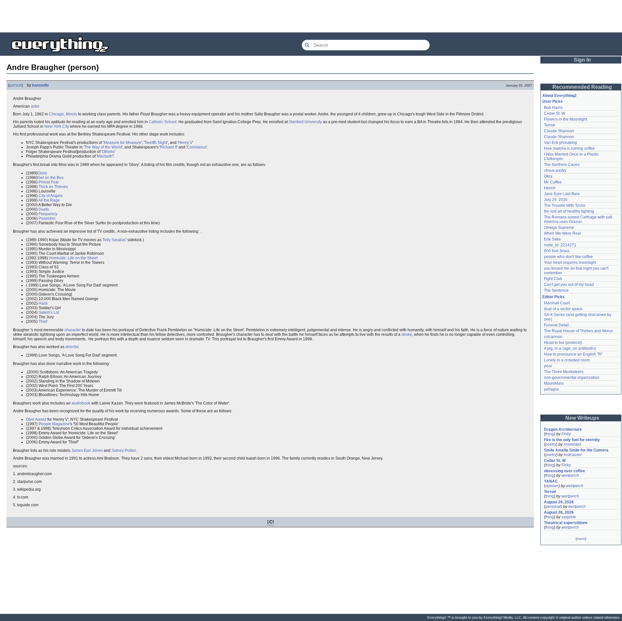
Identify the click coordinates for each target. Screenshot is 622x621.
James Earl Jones (87, 450)
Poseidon (47, 218)
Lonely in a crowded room (567, 360)
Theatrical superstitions (566, 523)
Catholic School (163, 122)
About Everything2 (559, 95)
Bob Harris (553, 107)
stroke (406, 334)
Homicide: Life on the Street (73, 258)
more (581, 539)
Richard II (168, 147)
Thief (43, 321)
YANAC (551, 481)
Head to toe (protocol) (563, 342)
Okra (548, 176)
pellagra (551, 389)
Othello (108, 151)
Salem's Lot (49, 312)
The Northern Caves (562, 164)
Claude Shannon (559, 131)
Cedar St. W (554, 113)
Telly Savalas (114, 240)
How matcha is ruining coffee (569, 148)
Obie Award (36, 419)
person (15, 85)
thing (549, 434)
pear (548, 366)
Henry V (185, 142)
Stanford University (305, 122)
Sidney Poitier (123, 450)
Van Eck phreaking (560, 142)
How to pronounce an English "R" (573, 354)
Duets (44, 209)
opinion (552, 486)
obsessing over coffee (564, 471)
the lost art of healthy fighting (569, 211)
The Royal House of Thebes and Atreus (578, 331)
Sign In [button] (582, 60)
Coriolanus (196, 147)
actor (35, 106)
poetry (550, 444)
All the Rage (49, 200)
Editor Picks (553, 297)
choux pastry (555, 170)
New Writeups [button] (582, 418)
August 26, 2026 (559, 502)
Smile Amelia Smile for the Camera (576, 450)
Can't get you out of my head (569, 284)
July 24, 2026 (556, 199)
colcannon (553, 336)
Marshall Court (557, 303)
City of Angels (51, 195)
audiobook (81, 403)
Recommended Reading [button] (582, 87)
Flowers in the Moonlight (565, 119)
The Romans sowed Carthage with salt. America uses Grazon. (579, 219)
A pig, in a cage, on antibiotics (570, 348)
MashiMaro (554, 383)
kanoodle (40, 85)
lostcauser (573, 454)
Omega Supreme (559, 227)
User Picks (552, 101)
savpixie (568, 517)
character (72, 330)
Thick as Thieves (53, 186)
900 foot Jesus (557, 251)
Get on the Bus (50, 177)
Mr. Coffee (553, 182)
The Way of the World (103, 147)
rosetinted (572, 444)
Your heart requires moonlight (570, 262)
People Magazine (54, 424)
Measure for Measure (122, 142)
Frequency (48, 214)
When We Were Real (562, 233)
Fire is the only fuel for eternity (572, 440)
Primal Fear (49, 182)
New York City (56, 126)
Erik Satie (552, 239)
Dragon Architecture (563, 429)
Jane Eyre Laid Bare (562, 194)
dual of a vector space (563, 309)
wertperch (570, 475)
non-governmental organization (571, 377)
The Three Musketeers (563, 371)
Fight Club (553, 278)
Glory (42, 173)
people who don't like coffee (568, 256)
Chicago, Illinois (63, 114)
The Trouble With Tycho (564, 205)
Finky (566, 434)
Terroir (549, 125)
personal (553, 506)
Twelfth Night (155, 142)
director (71, 347)
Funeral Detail (556, 325)
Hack (43, 303)
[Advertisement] (311, 16)
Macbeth (104, 156)
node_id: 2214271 (560, 245)
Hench (550, 188)
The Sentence (556, 290)
